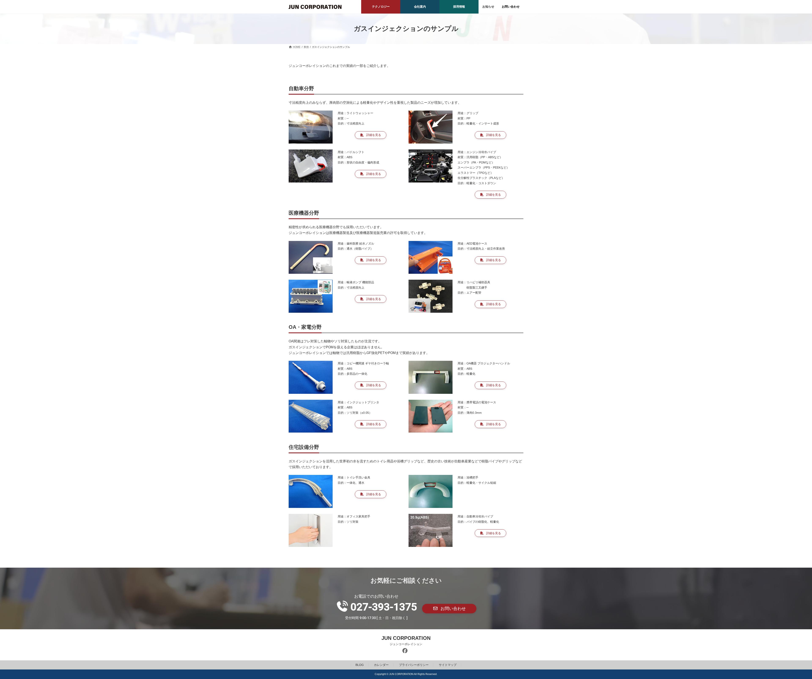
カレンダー (381, 665)
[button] (370, 135)
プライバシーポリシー (414, 665)
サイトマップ (448, 665)
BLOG (359, 665)
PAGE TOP (790, 655)
